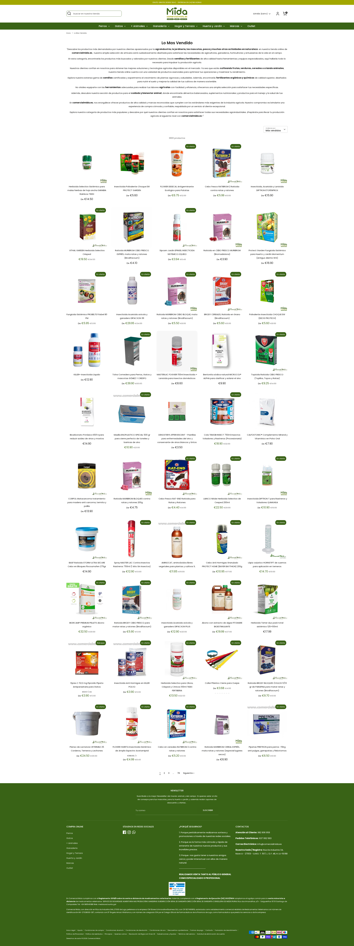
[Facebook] (124, 832)
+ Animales (138, 26)
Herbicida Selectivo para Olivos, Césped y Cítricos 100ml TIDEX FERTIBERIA (177, 687)
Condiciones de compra (94, 930)
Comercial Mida (94, 938)
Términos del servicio (186, 934)
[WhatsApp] (134, 832)
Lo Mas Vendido (80, 33)
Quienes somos (120, 934)
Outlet (251, 26)
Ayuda (80, 930)
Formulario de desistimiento (226, 930)
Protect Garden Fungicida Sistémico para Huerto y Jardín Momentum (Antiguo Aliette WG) (267, 254)
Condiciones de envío (114, 930)
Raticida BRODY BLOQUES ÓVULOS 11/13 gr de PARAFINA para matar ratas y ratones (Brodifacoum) (267, 687)
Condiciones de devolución (136, 930)
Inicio (68, 33)
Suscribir (208, 810)
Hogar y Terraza (185, 26)
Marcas (235, 26)
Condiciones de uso (157, 930)
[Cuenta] (277, 13)
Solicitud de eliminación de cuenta (211, 934)
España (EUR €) (260, 14)
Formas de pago (196, 930)
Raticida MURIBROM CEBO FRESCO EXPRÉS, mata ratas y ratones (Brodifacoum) (132, 254)
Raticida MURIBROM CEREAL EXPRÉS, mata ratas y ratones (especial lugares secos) (222, 750)
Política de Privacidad (75, 934)
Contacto (209, 930)
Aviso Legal (70, 930)
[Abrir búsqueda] (69, 13)
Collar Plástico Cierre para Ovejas (222, 683)
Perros (103, 26)
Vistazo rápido (87, 179)
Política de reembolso (94, 934)
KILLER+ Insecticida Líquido (87, 374)
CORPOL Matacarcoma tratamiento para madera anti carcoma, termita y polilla (86, 502)
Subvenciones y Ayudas (166, 934)
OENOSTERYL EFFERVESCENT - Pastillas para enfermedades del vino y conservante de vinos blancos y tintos (177, 438)
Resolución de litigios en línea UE (142, 934)
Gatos (119, 26)
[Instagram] (129, 832)
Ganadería (160, 26)
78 (178, 773)
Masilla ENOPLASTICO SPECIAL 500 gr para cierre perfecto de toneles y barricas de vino (132, 438)
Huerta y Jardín (213, 26)
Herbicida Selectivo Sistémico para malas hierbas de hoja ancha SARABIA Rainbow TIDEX (86, 190)
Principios (108, 934)
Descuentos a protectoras (178, 930)
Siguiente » (188, 773)
